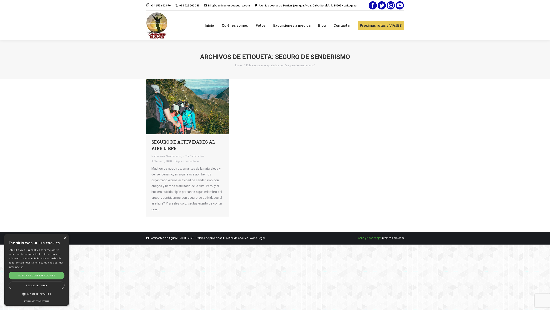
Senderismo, (174, 156)
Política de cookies (236, 238)
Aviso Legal (257, 238)
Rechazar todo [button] (36, 285)
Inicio (238, 65)
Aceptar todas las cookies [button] (36, 275)
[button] (36, 294)
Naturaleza (158, 156)
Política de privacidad (209, 238)
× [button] (65, 238)
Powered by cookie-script (36, 301)
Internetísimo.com (393, 238)
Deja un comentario (187, 161)
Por (194, 156)
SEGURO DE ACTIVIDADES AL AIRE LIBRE (183, 145)
